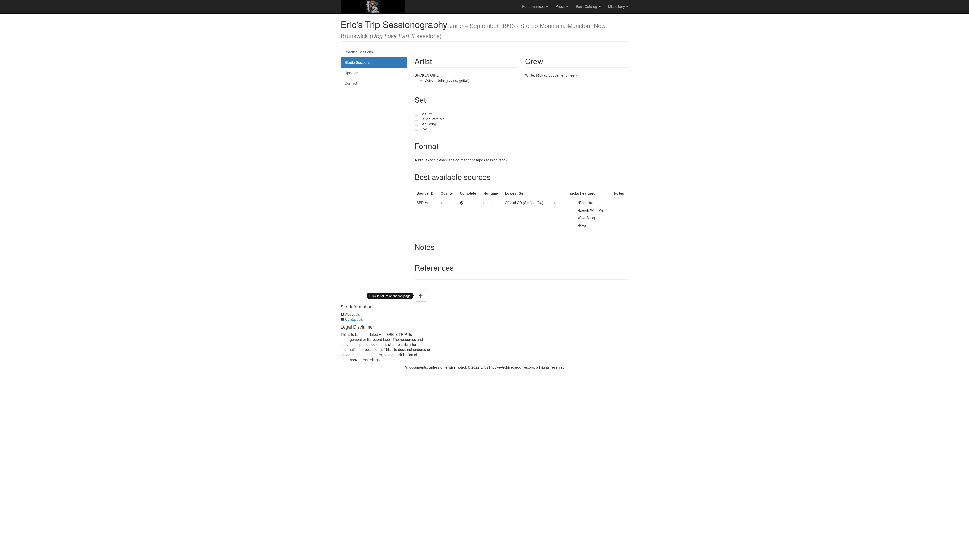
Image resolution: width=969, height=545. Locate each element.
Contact (351, 83)
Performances (534, 6)
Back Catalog (587, 6)
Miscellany (617, 6)
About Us (352, 314)
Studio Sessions (357, 62)
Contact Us (354, 319)
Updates (351, 72)
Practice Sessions (359, 51)
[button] (421, 296)
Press (561, 6)
